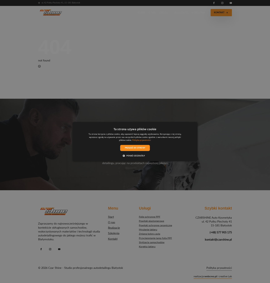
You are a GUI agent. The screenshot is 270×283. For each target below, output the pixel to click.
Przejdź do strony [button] (135, 148)
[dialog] (135, 141)
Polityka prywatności (141, 140)
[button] (135, 155)
